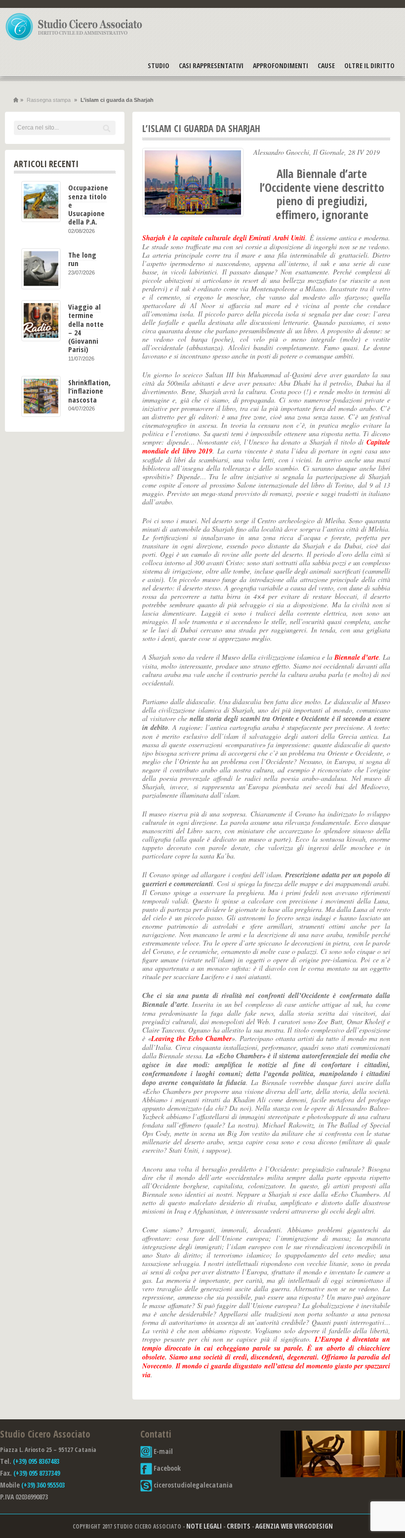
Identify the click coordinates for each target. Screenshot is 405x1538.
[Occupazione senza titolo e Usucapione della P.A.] (41, 201)
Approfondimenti (280, 65)
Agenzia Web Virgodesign (294, 1526)
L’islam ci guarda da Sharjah (201, 128)
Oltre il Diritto (369, 65)
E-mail (162, 1451)
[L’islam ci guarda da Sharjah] (193, 182)
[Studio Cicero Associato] (74, 40)
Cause (326, 65)
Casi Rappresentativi (211, 65)
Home (15, 100)
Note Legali (204, 1526)
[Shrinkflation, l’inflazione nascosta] (41, 396)
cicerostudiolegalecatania (192, 1485)
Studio (158, 65)
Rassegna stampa (49, 100)
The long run (82, 259)
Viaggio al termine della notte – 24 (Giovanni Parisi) (86, 328)
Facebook (166, 1468)
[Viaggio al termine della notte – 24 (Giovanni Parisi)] (41, 321)
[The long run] (41, 269)
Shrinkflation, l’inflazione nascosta (89, 391)
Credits (238, 1526)
